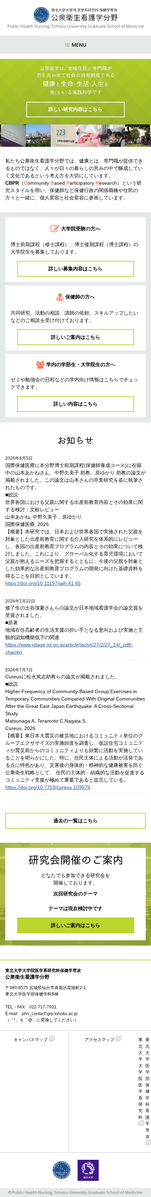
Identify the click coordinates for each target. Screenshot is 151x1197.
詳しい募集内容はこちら (75, 268)
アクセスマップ (99, 1039)
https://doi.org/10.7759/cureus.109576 (47, 787)
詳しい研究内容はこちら (75, 109)
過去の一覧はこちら (75, 820)
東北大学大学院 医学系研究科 (140, 1078)
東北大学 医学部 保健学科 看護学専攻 (147, 1088)
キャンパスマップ (30, 1039)
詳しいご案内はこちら (75, 337)
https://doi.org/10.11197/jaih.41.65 (43, 583)
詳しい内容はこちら (75, 404)
